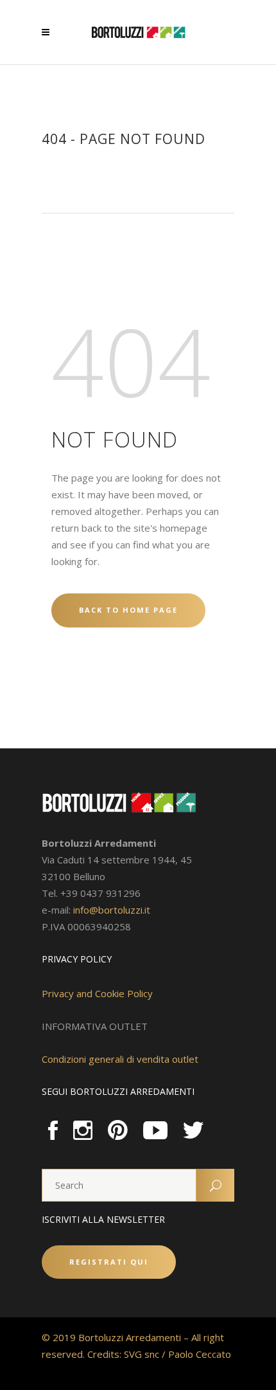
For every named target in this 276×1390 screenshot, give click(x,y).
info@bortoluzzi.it (111, 909)
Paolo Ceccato (199, 1354)
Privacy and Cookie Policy (97, 993)
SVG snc (141, 1354)
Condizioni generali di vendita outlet (120, 1058)
